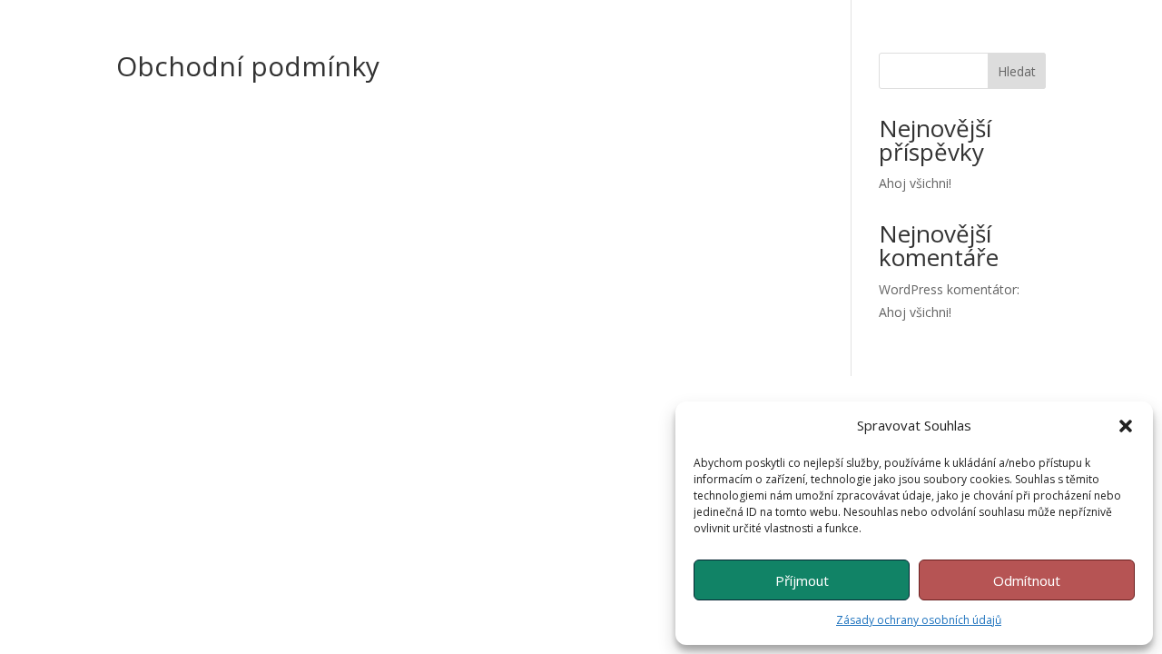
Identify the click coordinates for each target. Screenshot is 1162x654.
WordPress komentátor (948, 289)
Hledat (1017, 71)
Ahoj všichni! (915, 183)
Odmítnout (1026, 580)
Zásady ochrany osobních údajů (918, 620)
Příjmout (802, 580)
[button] (1126, 426)
